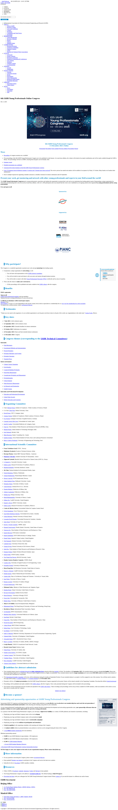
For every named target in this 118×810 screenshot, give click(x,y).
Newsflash (17, 763)
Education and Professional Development (14, 394)
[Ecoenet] (63, 230)
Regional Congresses (12, 57)
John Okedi (7, 522)
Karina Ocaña (88, 313)
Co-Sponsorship (11, 65)
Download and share (9, 776)
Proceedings (10, 76)
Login (2, 2)
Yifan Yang (12, 410)
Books (8, 75)
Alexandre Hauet (8, 639)
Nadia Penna (7, 650)
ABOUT (6, 24)
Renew (9, 40)
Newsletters (10, 89)
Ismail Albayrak (8, 533)
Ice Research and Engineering (11, 386)
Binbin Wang (7, 601)
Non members (4, 303)
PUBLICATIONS (8, 70)
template (56, 671)
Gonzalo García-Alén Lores (11, 421)
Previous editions (63, 148)
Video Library (10, 85)
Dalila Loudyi (7, 464)
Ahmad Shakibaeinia (9, 475)
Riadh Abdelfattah (8, 535)
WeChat (37, 771)
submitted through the (32, 671)
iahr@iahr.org (5, 1)
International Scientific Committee (14, 677)
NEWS (6, 86)
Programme (42, 148)
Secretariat (9, 34)
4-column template (33, 678)
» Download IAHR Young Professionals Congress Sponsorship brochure (19, 747)
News (8, 88)
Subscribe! (9, 90)
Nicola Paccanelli (8, 622)
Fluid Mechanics (8, 345)
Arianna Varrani (8, 416)
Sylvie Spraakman (8, 511)
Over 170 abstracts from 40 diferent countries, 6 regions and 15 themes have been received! (27, 170)
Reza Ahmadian (8, 660)
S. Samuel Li (7, 462)
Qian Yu (6, 427)
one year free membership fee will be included (73, 303)
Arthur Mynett (7, 625)
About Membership (12, 37)
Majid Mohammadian (9, 497)
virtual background (111, 681)
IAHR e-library (43, 284)
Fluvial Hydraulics (8, 350)
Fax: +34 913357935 (9, 799)
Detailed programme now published (13, 165)
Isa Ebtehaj (6, 630)
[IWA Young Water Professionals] (63, 238)
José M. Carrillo (8, 424)
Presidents (9, 31)
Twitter (31, 771)
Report (76, 148)
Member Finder (11, 43)
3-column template (21, 678)
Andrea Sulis (7, 576)
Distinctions (10, 69)
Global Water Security (9, 397)
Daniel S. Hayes (8, 503)
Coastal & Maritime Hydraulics (12, 370)
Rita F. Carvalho (8, 641)
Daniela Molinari (8, 489)
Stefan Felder (7, 554)
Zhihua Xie (7, 500)
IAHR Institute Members (15, 741)
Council (9, 30)
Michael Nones (11, 407)
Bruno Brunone (8, 595)
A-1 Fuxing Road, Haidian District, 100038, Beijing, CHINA (19, 787)
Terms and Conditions (65, 808)
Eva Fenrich (7, 418)
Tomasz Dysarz (8, 546)
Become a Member (12, 39)
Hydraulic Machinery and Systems (12, 353)
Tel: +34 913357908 (9, 798)
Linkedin (21, 771)
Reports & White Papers (13, 79)
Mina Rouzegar (8, 435)
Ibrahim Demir (7, 590)
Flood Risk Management (10, 372)
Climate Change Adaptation (11, 364)
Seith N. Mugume (8, 633)
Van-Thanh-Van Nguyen (10, 557)
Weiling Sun (7, 494)
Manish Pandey (8, 429)
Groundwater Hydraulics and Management (15, 375)
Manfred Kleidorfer (9, 467)
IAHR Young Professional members (10, 296)
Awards (9, 67)
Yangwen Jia (7, 530)
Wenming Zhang (8, 484)
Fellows (9, 42)
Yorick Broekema (8, 473)
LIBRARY (7, 82)
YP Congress (10, 60)
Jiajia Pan (6, 549)
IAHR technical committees (35, 273)
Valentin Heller (7, 636)
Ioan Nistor (6, 579)
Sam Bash (6, 617)
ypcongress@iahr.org (27, 305)
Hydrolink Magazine (12, 80)
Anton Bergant (7, 486)
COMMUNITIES (8, 44)
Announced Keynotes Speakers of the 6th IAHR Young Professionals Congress (24, 167)
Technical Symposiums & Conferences (17, 59)
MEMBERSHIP (8, 36)
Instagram (26, 771)
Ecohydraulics (7, 367)
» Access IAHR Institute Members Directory (15, 744)
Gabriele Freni (7, 543)
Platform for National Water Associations (17, 52)
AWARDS (6, 66)
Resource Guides (11, 27)
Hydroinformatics (8, 378)
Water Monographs (12, 78)
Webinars (9, 62)
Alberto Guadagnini (9, 492)
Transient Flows (8, 359)
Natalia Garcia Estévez (9, 652)
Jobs (8, 92)
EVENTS (6, 53)
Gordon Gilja (7, 562)
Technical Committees (12, 47)
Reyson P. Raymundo (9, 592)
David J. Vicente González (10, 524)
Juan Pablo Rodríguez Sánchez (12, 513)
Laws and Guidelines (12, 29)
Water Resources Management (11, 383)
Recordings (48, 148)
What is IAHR (10, 26)
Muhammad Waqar (8, 606)
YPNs (8, 50)
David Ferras (7, 413)
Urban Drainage (8, 380)
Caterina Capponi (8, 655)
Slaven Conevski (8, 478)
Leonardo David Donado (10, 519)
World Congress (11, 56)
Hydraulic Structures (9, 356)
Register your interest (17, 760)
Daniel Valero (7, 538)
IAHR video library (45, 686)
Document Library (11, 83)
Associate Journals (11, 73)
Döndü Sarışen (7, 573)
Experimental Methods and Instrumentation (15, 348)
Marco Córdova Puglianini (10, 440)
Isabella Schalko (8, 437)
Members (3, 302)
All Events (9, 54)
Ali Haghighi (7, 611)
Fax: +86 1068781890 (9, 790)
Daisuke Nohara (8, 552)
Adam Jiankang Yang (9, 481)
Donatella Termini (8, 565)
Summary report (8, 162)
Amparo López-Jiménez (10, 663)
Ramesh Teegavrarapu (9, 527)
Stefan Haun (7, 628)
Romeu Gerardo (8, 582)
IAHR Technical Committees (54, 338)
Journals (9, 72)
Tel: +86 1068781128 (9, 788)
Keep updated (55, 148)
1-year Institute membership (13, 730)
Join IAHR (7, 2)
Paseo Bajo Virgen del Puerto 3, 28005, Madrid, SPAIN (18, 796)
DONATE (4, 19)
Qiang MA (6, 620)
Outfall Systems (8, 389)
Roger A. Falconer (8, 571)
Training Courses (11, 63)
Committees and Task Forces (14, 33)
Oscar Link (7, 598)
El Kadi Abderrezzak (9, 584)
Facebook (15, 771)
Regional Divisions (12, 46)
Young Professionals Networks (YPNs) (36, 279)
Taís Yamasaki (7, 541)
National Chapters (11, 49)
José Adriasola (7, 432)
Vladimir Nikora (8, 658)
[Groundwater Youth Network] (63, 224)
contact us (58, 776)
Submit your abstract (60, 690)
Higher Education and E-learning (12, 399)
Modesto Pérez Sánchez (10, 614)
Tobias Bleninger (8, 516)
